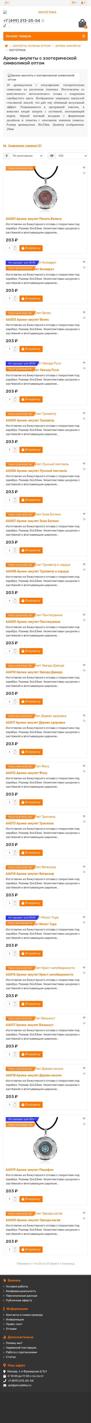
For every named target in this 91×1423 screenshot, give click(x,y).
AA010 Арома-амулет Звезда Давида (34, 672)
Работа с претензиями (21, 1352)
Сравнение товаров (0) (25, 145)
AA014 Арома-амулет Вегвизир (30, 874)
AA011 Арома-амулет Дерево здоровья (35, 722)
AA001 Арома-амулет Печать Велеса (34, 219)
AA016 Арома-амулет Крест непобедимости (39, 974)
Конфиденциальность (21, 1291)
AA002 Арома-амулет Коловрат (30, 269)
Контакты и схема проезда (24, 1314)
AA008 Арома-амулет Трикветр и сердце (37, 571)
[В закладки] (84, 168)
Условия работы (17, 1286)
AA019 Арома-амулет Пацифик (29, 1170)
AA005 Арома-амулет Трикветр (30, 420)
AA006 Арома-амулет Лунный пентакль (36, 471)
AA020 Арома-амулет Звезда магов (33, 1220)
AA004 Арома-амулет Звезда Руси (32, 370)
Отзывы (11, 1328)
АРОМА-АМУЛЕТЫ (68, 46)
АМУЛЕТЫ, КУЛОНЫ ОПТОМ (32, 46)
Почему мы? (14, 1343)
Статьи (11, 1357)
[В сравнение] (84, 173)
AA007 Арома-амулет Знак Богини (32, 521)
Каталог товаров (18, 36)
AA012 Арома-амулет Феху (26, 773)
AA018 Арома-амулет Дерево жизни (34, 1075)
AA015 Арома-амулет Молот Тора (31, 924)
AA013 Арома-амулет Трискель (30, 823)
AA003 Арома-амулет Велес (27, 320)
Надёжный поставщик (21, 1347)
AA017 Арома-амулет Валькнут (29, 1025)
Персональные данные (21, 1295)
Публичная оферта (19, 1300)
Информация (15, 1319)
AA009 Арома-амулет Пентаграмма (33, 622)
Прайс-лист (14, 1324)
